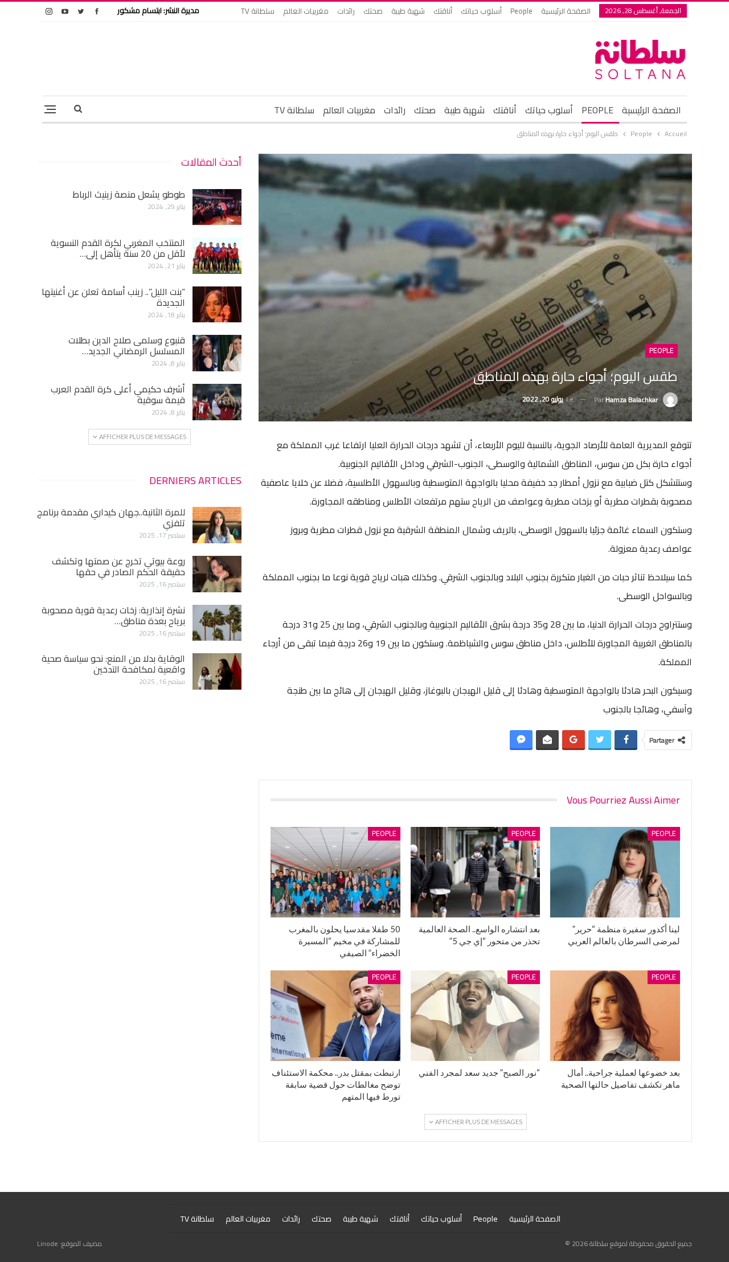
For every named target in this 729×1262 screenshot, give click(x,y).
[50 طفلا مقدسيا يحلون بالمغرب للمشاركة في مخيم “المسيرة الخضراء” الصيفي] (335, 872)
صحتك (373, 11)
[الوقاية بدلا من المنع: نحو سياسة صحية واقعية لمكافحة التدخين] (217, 671)
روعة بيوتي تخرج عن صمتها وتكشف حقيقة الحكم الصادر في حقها (118, 566)
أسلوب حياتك (481, 11)
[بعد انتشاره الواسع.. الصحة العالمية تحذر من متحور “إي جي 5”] (475, 872)
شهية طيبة (408, 11)
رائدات (346, 11)
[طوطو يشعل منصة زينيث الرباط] (217, 207)
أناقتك (442, 11)
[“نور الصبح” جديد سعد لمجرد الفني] (475, 1015)
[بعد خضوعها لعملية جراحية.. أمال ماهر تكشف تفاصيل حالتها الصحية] (615, 1015)
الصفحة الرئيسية (566, 11)
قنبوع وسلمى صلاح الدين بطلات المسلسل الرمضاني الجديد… (126, 345)
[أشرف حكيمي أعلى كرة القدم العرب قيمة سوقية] (217, 402)
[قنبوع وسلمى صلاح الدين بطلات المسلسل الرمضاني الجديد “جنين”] (217, 353)
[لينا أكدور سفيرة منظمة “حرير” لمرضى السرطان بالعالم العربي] (615, 872)
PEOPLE (597, 109)
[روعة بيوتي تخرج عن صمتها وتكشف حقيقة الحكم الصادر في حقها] (217, 574)
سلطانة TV (258, 11)
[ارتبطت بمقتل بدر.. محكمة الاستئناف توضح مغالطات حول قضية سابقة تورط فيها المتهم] (335, 1015)
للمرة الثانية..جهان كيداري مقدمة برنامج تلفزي (111, 517)
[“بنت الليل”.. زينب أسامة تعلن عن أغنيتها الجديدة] (217, 304)
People (521, 11)
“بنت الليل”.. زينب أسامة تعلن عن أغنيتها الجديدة (113, 297)
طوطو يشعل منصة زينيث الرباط (128, 194)
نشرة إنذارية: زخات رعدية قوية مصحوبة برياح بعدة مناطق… (113, 615)
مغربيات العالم (306, 11)
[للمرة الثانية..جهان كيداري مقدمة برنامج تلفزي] (217, 525)
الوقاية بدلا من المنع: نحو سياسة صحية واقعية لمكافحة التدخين (113, 664)
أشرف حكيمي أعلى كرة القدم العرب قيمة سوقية (118, 394)
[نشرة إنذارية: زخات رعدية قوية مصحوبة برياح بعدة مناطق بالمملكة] (217, 623)
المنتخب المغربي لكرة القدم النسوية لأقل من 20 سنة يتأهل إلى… (118, 248)
